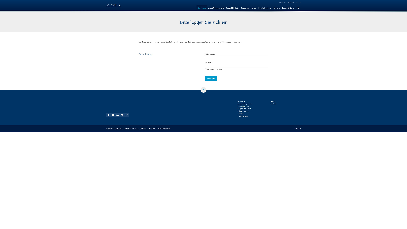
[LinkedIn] (117, 115)
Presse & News (288, 8)
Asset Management (216, 8)
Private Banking (264, 8)
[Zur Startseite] (113, 5)
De (297, 2)
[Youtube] (113, 115)
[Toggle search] (298, 8)
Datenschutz (119, 128)
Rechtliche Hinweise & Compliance (135, 128)
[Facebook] (108, 115)
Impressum (109, 128)
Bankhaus (202, 8)
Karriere (276, 8)
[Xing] (122, 115)
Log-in (272, 101)
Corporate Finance (248, 8)
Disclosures (151, 128)
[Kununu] (126, 115)
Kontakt (291, 2)
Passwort (208, 62)
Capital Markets (232, 8)
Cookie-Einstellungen (163, 128)
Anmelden (211, 78)
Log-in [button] (281, 2)
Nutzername (210, 54)
